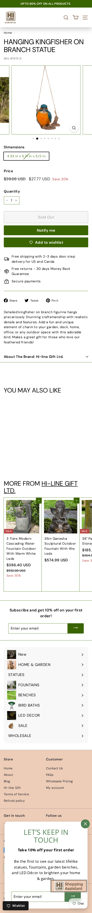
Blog (7, 781)
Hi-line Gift (12, 788)
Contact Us (54, 768)
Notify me (46, 230)
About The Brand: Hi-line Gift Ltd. (34, 356)
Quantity (12, 191)
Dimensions (14, 147)
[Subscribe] (76, 628)
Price (8, 171)
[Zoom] (74, 128)
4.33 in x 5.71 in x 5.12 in (26, 156)
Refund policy (14, 801)
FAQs (50, 775)
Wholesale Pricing (59, 781)
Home (8, 33)
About (8, 775)
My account (55, 788)
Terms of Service (16, 794)
